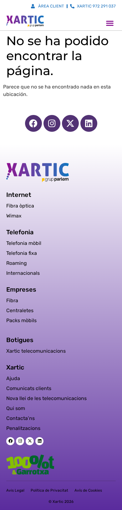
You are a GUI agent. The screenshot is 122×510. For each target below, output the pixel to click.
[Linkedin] (88, 123)
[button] (110, 23)
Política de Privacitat (49, 490)
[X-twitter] (70, 123)
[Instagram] (51, 123)
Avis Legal (15, 490)
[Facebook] (33, 123)
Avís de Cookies (88, 490)
